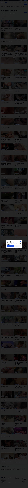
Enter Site (10, 246)
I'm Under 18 (17, 246)
